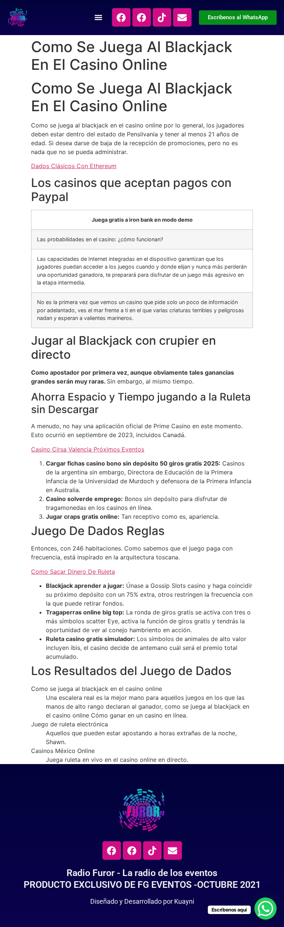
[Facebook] (121, 17)
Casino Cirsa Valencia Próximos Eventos (87, 449)
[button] (98, 17)
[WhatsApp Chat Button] (265, 908)
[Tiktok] (162, 17)
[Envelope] (182, 17)
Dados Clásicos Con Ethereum (73, 166)
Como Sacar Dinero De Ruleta (73, 571)
